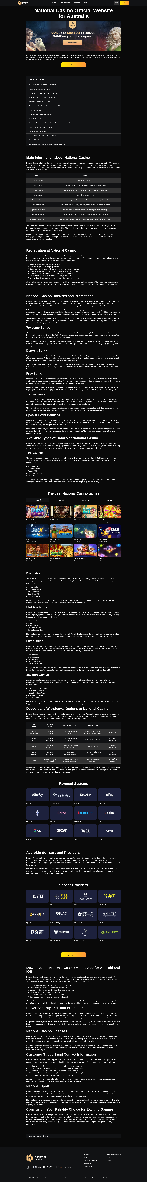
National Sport (34, 140)
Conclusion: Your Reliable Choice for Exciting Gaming (47, 144)
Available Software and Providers (40, 114)
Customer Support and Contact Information (43, 135)
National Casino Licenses (37, 131)
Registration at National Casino (39, 89)
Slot (108, 500)
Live (60, 500)
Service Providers (35, 118)
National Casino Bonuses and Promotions (43, 93)
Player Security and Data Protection (41, 127)
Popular (36, 500)
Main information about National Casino (42, 85)
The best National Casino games (40, 102)
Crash (84, 500)
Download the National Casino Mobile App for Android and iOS (50, 123)
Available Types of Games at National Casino (44, 97)
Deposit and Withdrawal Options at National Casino (46, 106)
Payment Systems (35, 110)
